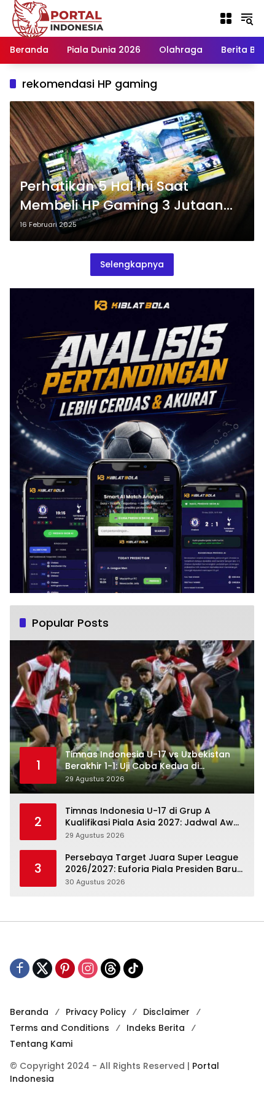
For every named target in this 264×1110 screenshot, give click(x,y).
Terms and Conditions (59, 1028)
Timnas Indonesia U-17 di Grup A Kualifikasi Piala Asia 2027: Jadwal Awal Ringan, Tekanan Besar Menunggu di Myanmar (153, 817)
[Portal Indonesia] (58, 18)
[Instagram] (88, 968)
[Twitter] (42, 968)
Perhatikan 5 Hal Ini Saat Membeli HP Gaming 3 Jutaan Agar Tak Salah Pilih (121, 196)
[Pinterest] (65, 968)
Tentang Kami (41, 1044)
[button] (246, 18)
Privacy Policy (96, 1012)
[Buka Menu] (226, 18)
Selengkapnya (132, 264)
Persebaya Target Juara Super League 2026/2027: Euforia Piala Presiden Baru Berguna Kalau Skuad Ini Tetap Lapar (151, 864)
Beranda (29, 1012)
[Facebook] (19, 968)
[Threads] (110, 968)
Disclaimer (166, 1012)
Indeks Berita (155, 1028)
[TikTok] (133, 968)
